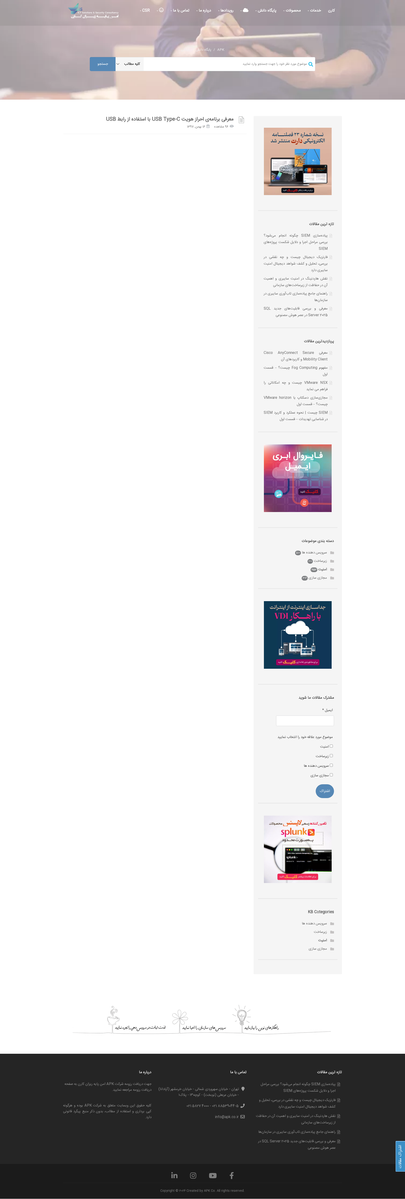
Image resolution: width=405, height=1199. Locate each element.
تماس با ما (180, 10)
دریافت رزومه (142, 1090)
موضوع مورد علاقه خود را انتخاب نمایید (305, 737)
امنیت (322, 569)
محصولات (293, 10)
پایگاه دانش (266, 10)
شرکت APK (93, 1105)
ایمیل (327, 710)
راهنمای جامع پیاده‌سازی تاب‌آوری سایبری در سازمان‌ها (297, 1132)
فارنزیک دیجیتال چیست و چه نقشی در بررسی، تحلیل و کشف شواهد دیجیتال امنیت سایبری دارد (296, 263)
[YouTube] (213, 1177)
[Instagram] (193, 1177)
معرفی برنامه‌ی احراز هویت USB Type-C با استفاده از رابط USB (170, 119)
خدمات (315, 10)
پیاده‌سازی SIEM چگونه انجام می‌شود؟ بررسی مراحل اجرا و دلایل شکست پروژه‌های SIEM (296, 242)
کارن (331, 10)
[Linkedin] (174, 1177)
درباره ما (204, 10)
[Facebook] (232, 1177)
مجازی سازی (318, 578)
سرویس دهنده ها (314, 553)
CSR (145, 10)
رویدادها (226, 10)
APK (220, 50)
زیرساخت (320, 561)
